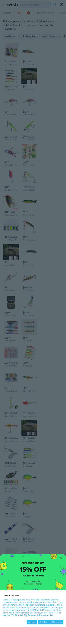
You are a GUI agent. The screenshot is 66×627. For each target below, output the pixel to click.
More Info (57, 622)
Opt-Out (43, 622)
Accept (31, 622)
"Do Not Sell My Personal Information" (30, 615)
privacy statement (12, 604)
